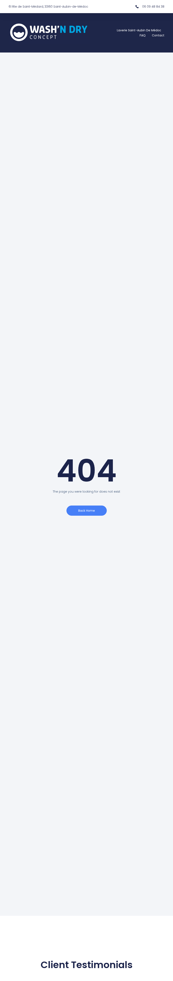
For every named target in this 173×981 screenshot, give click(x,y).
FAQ (143, 35)
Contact (158, 35)
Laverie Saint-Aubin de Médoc (139, 30)
